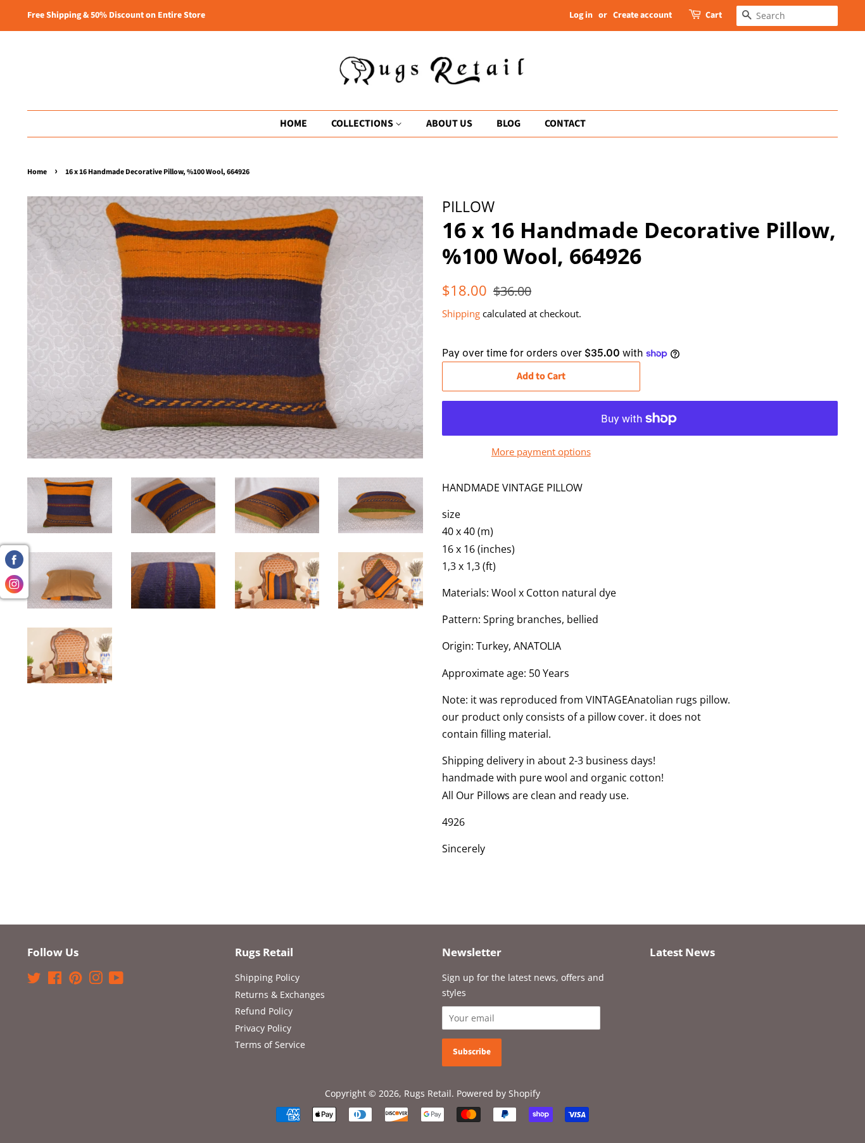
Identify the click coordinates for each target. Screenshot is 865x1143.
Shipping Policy (267, 977)
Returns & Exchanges (280, 994)
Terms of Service (270, 1045)
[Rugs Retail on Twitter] (34, 980)
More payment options (541, 451)
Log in (581, 15)
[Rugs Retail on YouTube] (116, 980)
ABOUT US (449, 123)
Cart (713, 15)
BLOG (508, 123)
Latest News (682, 952)
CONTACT (565, 123)
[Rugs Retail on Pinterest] (75, 980)
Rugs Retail (427, 1093)
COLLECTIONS (363, 123)
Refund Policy (264, 1011)
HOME (293, 123)
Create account (642, 15)
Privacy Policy (263, 1028)
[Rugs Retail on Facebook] (54, 980)
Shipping (461, 313)
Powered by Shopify (498, 1093)
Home (37, 172)
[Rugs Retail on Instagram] (96, 980)
